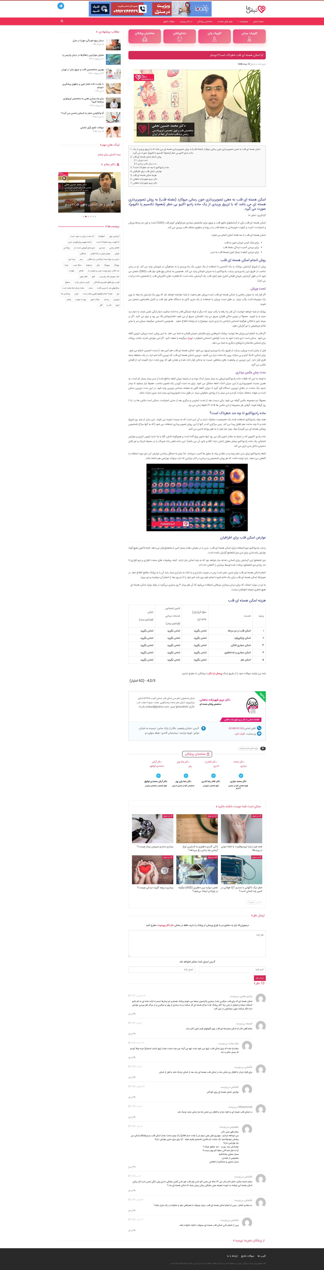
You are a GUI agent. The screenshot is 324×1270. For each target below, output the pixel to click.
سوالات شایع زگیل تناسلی (92, 128)
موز (118, 293)
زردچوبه (89, 265)
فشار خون (83, 276)
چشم (69, 299)
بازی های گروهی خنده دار (84, 248)
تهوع (190, 338)
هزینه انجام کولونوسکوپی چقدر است (97, 293)
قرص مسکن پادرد (82, 282)
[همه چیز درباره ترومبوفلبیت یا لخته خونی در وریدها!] (241, 828)
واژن (76, 293)
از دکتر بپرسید (186, 21)
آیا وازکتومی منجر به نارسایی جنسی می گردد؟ (82, 113)
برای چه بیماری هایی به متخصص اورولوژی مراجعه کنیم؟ (83, 100)
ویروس (116, 299)
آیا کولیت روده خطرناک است (107, 242)
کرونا (117, 305)
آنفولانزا (101, 236)
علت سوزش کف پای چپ (109, 276)
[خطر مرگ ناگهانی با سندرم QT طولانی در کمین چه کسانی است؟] (241, 869)
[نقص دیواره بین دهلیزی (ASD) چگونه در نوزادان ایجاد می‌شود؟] (197, 869)
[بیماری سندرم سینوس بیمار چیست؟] (152, 828)
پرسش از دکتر (215, 673)
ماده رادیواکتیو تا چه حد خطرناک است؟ (151, 167)
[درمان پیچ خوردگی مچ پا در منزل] (113, 44)
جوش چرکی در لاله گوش (100, 253)
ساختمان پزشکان (204, 21)
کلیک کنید (240, 734)
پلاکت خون (94, 299)
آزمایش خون (114, 236)
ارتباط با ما (232, 1256)
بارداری (102, 248)
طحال (81, 271)
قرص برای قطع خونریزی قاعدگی (106, 282)
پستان (106, 299)
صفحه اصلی (258, 21)
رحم (81, 259)
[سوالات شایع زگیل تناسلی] (113, 132)
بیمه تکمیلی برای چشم (109, 155)
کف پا (109, 305)
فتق (93, 276)
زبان (98, 265)
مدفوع (67, 282)
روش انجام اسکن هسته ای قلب (147, 157)
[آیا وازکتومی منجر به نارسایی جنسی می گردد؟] (113, 117)
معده (91, 288)
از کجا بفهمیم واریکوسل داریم (80, 242)
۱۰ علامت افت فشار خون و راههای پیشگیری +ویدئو (83, 85)
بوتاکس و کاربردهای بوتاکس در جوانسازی (89, 204)
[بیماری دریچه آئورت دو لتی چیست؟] (152, 869)
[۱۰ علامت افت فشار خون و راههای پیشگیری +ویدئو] (113, 88)
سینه (67, 265)
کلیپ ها (262, 1256)
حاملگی (83, 253)
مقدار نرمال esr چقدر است (73, 288)
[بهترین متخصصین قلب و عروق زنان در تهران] (113, 74)
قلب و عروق (256, 816)
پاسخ (130, 1014)
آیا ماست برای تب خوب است (82, 236)
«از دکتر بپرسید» (165, 925)
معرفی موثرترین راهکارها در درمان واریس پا (83, 55)
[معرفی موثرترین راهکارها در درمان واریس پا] (113, 59)
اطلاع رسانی (114, 248)
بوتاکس (66, 248)
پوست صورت (80, 299)
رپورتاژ (116, 265)
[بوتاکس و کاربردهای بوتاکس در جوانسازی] (89, 192)
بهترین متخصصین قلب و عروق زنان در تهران (83, 70)
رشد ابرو (72, 259)
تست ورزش (142, 160)
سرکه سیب (77, 265)
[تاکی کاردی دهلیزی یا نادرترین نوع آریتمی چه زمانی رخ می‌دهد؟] (197, 828)
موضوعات (244, 21)
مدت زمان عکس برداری (147, 164)
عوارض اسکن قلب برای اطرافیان (147, 171)
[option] (238, 774)
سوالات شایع (169, 21)
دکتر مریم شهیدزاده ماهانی (145, 179)
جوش (117, 253)
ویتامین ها (65, 293)
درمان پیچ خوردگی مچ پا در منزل (88, 41)
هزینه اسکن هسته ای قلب (145, 175)
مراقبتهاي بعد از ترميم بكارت (108, 288)
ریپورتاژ (107, 265)
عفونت (71, 271)
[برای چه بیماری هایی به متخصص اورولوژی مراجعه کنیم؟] (113, 103)
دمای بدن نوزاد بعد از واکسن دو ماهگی (103, 259)
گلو (101, 305)
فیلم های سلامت (224, 21)
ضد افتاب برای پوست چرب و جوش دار (103, 271)
